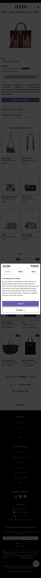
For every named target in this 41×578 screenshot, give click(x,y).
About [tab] (34, 271)
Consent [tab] (7, 271)
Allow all (20, 303)
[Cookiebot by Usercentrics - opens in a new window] (30, 266)
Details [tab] (20, 271)
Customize (19, 310)
